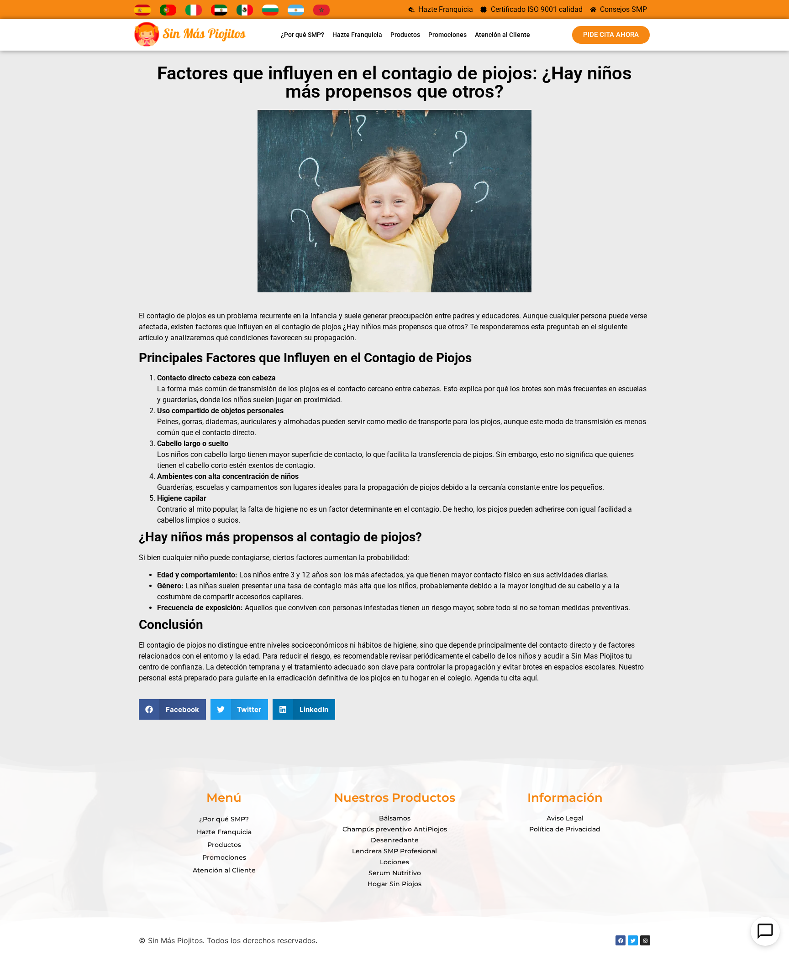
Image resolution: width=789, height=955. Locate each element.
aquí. (531, 678)
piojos (196, 315)
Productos (405, 34)
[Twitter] (633, 940)
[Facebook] (620, 940)
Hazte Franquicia (357, 34)
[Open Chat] (765, 931)
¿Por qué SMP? (302, 34)
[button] (172, 709)
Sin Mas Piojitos (597, 656)
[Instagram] (645, 940)
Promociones (447, 34)
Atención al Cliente (502, 34)
